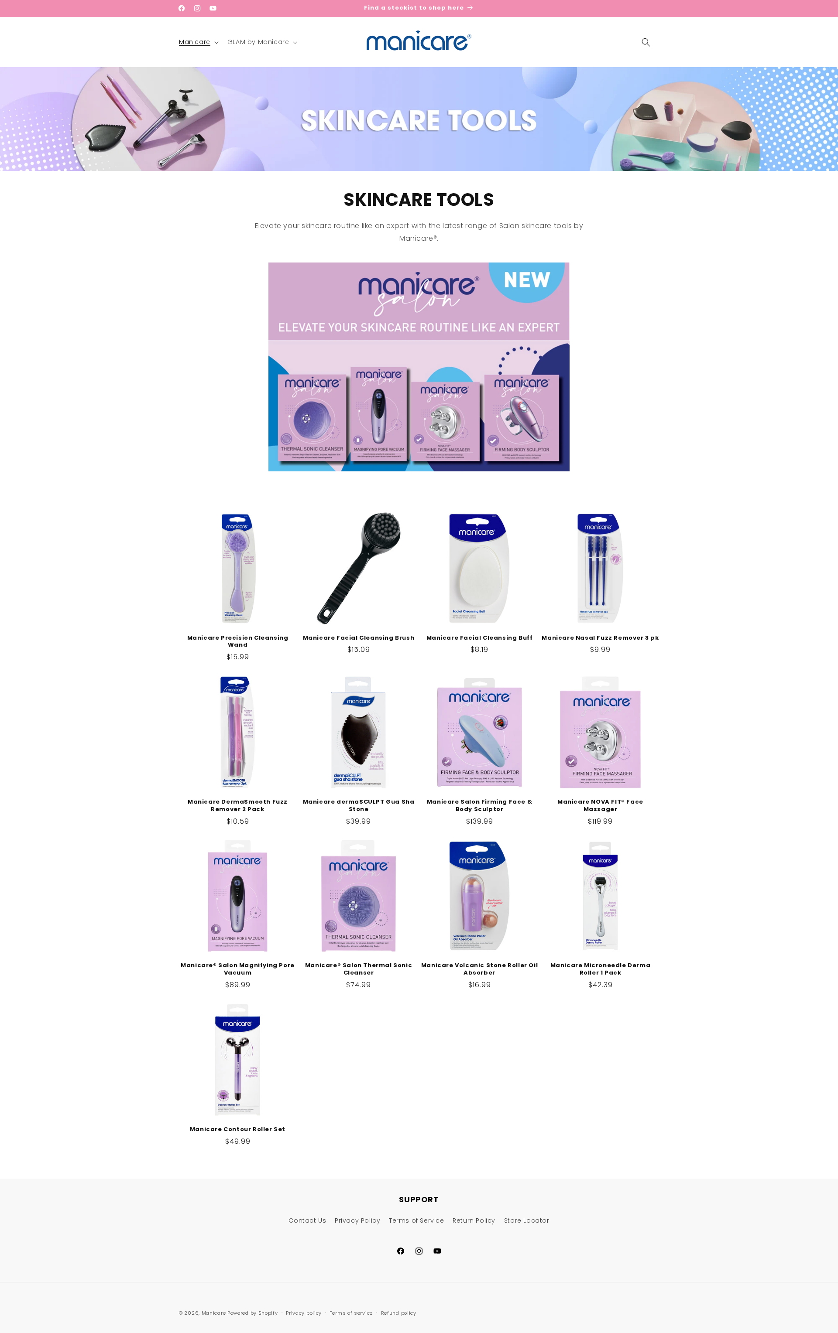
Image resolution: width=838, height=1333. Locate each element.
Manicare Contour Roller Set (237, 1129)
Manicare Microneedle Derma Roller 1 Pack (600, 969)
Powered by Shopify (252, 1312)
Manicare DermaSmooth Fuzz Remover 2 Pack (238, 805)
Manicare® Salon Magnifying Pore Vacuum (238, 969)
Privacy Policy (357, 1220)
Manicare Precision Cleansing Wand (237, 641)
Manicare (214, 1312)
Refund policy (398, 1312)
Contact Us (307, 1220)
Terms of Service (416, 1220)
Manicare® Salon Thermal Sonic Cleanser (358, 969)
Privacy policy (304, 1312)
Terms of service (351, 1312)
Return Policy (474, 1220)
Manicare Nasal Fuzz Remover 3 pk (600, 638)
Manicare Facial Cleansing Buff (479, 638)
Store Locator (527, 1220)
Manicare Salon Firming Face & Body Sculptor (479, 805)
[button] (198, 42)
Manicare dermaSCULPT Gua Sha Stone (359, 805)
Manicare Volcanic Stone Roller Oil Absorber (479, 969)
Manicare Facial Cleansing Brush (359, 638)
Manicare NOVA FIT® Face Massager (600, 805)
